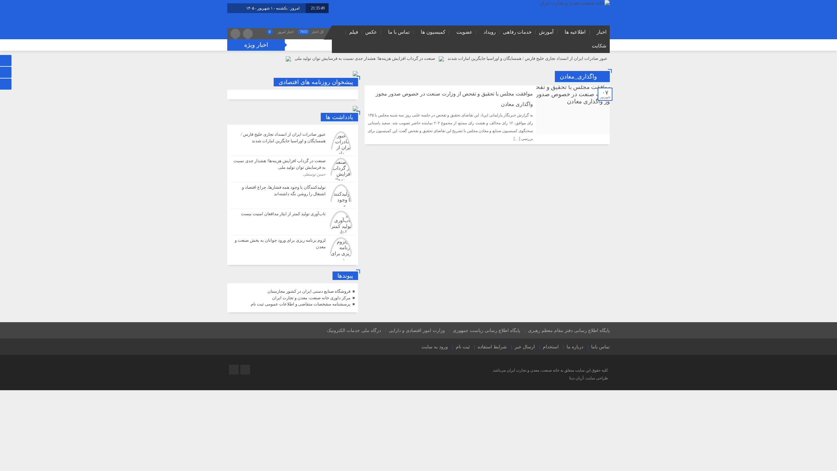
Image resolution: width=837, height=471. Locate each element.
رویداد (490, 32)
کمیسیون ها (433, 32)
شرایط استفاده (492, 346)
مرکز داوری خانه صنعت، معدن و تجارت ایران (311, 297)
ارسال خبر (525, 346)
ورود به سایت (434, 346)
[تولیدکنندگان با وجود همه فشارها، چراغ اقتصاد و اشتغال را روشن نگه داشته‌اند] (293, 196)
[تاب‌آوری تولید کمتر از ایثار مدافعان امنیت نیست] (293, 222)
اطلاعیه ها (575, 32)
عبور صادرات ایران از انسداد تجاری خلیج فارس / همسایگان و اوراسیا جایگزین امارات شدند (527, 58)
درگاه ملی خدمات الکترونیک (354, 330)
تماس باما (600, 346)
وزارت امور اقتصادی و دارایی (417, 330)
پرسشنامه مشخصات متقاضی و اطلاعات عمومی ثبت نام (300, 304)
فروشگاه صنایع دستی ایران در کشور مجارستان (308, 291)
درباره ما (575, 346)
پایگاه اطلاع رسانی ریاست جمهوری (486, 330)
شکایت (599, 45)
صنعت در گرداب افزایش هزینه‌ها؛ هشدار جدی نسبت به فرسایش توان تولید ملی (365, 58)
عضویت (464, 32)
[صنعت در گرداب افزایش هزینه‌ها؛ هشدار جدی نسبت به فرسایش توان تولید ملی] (293, 169)
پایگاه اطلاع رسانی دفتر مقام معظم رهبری (569, 330)
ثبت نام (463, 346)
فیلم (353, 32)
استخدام (551, 346)
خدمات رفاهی (517, 32)
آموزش (546, 32)
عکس (371, 32)
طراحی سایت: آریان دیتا (588, 378)
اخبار (601, 32)
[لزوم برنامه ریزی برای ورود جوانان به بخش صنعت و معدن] (293, 248)
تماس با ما (399, 32)
